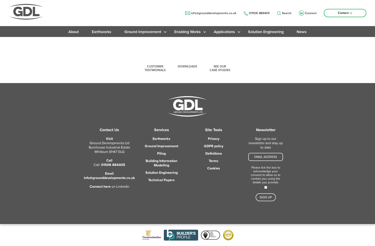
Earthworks (101, 31)
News (302, 31)
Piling (161, 153)
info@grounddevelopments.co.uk (213, 13)
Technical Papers (161, 180)
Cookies (213, 168)
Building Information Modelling (161, 163)
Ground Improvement (142, 31)
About (73, 31)
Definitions (213, 153)
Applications (224, 31)
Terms (213, 161)
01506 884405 (259, 13)
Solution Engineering (266, 31)
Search (286, 13)
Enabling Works (187, 31)
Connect (311, 13)
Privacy (213, 139)
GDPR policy (213, 146)
